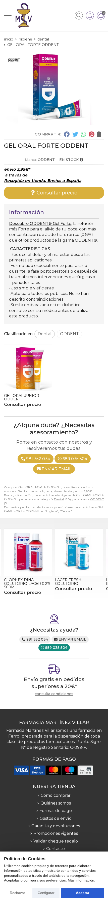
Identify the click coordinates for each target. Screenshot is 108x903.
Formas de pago (55, 810)
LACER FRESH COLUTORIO (17, 582)
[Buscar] (79, 15)
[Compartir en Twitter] (75, 134)
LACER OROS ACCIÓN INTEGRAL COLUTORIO (77, 582)
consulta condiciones (54, 694)
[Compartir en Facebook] (67, 134)
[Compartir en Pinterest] (91, 134)
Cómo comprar (56, 795)
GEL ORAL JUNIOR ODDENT (21, 397)
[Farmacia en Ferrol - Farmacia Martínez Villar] (24, 15)
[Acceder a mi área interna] (90, 15)
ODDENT (97, 499)
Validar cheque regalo (55, 841)
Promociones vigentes (55, 833)
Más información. (81, 880)
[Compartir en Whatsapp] (83, 134)
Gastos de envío (56, 818)
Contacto (55, 848)
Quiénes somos (55, 803)
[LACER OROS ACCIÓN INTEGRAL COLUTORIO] (79, 552)
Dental (59, 499)
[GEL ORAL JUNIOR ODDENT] (28, 368)
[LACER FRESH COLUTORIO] (28, 552)
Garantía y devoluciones (55, 826)
